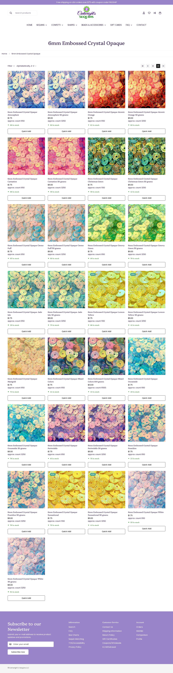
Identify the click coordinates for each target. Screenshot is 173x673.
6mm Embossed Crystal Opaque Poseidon (143, 446)
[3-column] (153, 66)
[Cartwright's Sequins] (86, 13)
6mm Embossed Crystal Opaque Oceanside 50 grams (22, 446)
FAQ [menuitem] (128, 25)
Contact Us (107, 627)
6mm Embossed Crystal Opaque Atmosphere (22, 113)
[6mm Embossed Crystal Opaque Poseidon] (146, 423)
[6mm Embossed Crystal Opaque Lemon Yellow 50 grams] (146, 289)
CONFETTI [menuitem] (56, 25)
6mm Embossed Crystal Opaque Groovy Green (106, 246)
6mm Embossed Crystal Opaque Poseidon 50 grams (22, 513)
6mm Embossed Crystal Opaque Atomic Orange (106, 113)
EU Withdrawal (109, 647)
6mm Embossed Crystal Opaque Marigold (22, 380)
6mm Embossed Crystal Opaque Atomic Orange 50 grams (146, 113)
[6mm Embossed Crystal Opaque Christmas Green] (106, 156)
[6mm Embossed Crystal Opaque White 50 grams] (26, 556)
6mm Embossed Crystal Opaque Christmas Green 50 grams (143, 180)
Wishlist (139, 631)
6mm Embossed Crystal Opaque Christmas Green (102, 180)
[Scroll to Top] (168, 660)
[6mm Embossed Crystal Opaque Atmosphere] (26, 89)
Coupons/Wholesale (111, 643)
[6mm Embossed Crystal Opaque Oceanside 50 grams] (26, 423)
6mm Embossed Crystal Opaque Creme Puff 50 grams (66, 246)
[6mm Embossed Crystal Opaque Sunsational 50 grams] (106, 489)
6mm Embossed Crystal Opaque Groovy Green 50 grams (146, 246)
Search (72, 627)
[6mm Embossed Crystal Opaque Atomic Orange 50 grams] (146, 89)
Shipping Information (112, 631)
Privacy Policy (75, 647)
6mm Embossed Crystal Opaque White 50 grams (25, 580)
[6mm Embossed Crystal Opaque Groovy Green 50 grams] (146, 223)
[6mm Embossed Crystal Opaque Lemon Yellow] (106, 289)
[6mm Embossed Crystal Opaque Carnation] (26, 156)
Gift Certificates (109, 639)
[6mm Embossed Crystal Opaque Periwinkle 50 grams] (106, 423)
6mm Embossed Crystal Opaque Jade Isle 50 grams (65, 313)
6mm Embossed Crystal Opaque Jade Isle (25, 313)
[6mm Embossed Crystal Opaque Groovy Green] (106, 223)
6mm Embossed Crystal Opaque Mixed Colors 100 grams (106, 380)
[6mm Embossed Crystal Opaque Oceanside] (146, 356)
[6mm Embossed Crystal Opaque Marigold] (26, 356)
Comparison (142, 635)
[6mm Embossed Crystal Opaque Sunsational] (66, 489)
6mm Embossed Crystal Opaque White (146, 512)
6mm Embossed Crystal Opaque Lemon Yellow (106, 313)
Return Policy (108, 635)
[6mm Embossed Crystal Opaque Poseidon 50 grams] (26, 489)
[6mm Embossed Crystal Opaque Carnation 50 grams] (66, 156)
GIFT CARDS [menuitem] (116, 25)
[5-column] (163, 66)
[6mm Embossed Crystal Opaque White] (146, 489)
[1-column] (143, 66)
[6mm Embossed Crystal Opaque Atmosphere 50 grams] (66, 89)
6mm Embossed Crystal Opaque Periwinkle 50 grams (102, 446)
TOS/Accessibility (77, 643)
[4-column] (158, 66)
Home (4, 53)
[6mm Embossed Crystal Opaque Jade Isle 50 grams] (66, 289)
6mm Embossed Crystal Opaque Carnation (22, 180)
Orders (139, 627)
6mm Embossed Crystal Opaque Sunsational (62, 513)
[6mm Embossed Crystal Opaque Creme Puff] (26, 223)
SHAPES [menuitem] (71, 25)
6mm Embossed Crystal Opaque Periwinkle (62, 446)
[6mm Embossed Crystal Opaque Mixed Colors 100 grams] (106, 356)
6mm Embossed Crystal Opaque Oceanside (143, 380)
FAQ (70, 631)
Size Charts (74, 635)
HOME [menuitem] (29, 25)
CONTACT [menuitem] (141, 25)
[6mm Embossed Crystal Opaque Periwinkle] (66, 423)
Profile (139, 639)
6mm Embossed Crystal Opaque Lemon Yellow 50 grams (146, 313)
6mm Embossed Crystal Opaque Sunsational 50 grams (102, 513)
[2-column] (148, 66)
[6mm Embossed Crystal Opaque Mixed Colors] (66, 356)
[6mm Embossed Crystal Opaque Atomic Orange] (106, 89)
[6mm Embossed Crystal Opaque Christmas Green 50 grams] (146, 156)
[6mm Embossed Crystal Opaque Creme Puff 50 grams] (66, 223)
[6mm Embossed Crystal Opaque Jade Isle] (26, 289)
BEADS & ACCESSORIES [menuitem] (92, 25)
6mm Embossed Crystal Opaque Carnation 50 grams (62, 180)
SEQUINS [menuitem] (40, 25)
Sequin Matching (76, 639)
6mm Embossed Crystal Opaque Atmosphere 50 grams (62, 113)
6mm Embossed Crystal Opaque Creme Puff (26, 246)
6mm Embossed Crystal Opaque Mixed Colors (65, 380)
